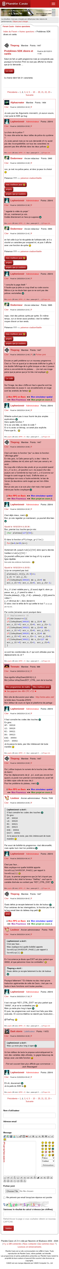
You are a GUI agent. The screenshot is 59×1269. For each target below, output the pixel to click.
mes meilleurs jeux (14, 184)
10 (34, 92)
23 (49, 92)
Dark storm (16, 1031)
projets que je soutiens (16, 194)
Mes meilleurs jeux (41, 687)
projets (9, 189)
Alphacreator (17, 102)
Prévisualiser (48, 1165)
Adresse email (10, 1121)
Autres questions (26, 31)
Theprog (15, 45)
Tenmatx (15, 666)
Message (7, 1132)
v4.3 (16, 1241)
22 (46, 92)
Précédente (12, 92)
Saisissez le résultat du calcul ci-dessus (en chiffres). (28, 1209)
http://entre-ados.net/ (45, 697)
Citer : (7, 107)
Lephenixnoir (17, 121)
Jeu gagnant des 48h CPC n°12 (20, 691)
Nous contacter (29, 1244)
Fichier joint (41, 354)
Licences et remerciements (29, 1247)
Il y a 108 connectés (12, 1244)
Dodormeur (16, 158)
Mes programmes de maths (18, 687)
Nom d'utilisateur (11, 1110)
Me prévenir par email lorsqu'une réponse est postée (29, 1197)
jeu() (8, 914)
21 (42, 92)
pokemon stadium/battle (31, 178)
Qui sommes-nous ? (47, 1244)
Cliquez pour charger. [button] (20, 21)
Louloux (15, 798)
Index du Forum (10, 31)
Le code (9, 71)
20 (39, 92)
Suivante (29, 95)
